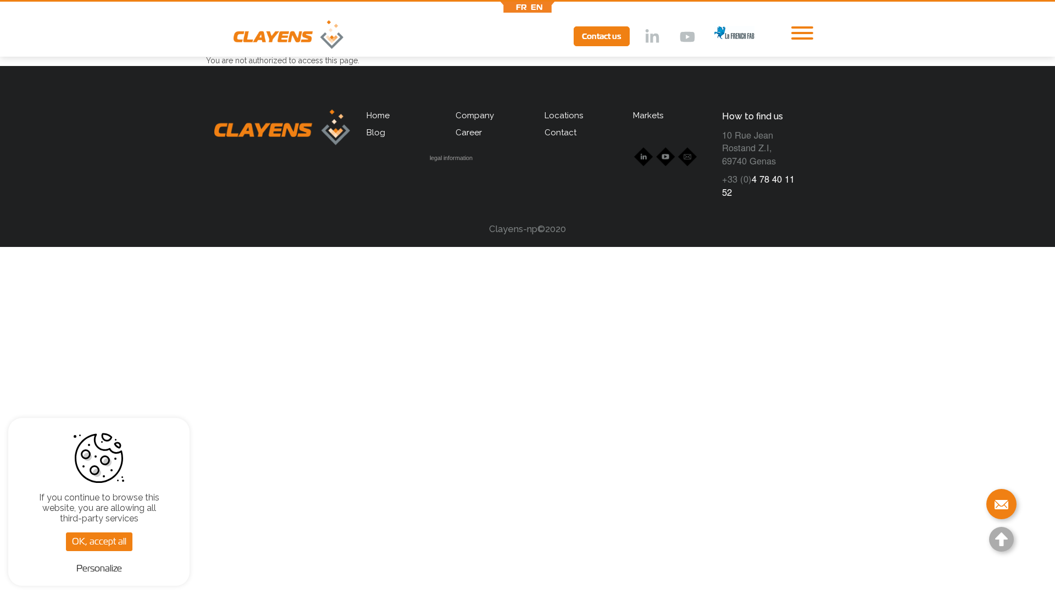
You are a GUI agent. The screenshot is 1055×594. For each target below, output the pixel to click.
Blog (376, 133)
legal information (451, 158)
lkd (651, 37)
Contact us (601, 36)
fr (521, 7)
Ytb (687, 37)
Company (475, 115)
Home (378, 115)
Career (469, 133)
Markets (648, 115)
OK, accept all (99, 541)
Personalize (99, 568)
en (537, 7)
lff (726, 36)
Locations (564, 115)
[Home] (274, 37)
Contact (560, 133)
